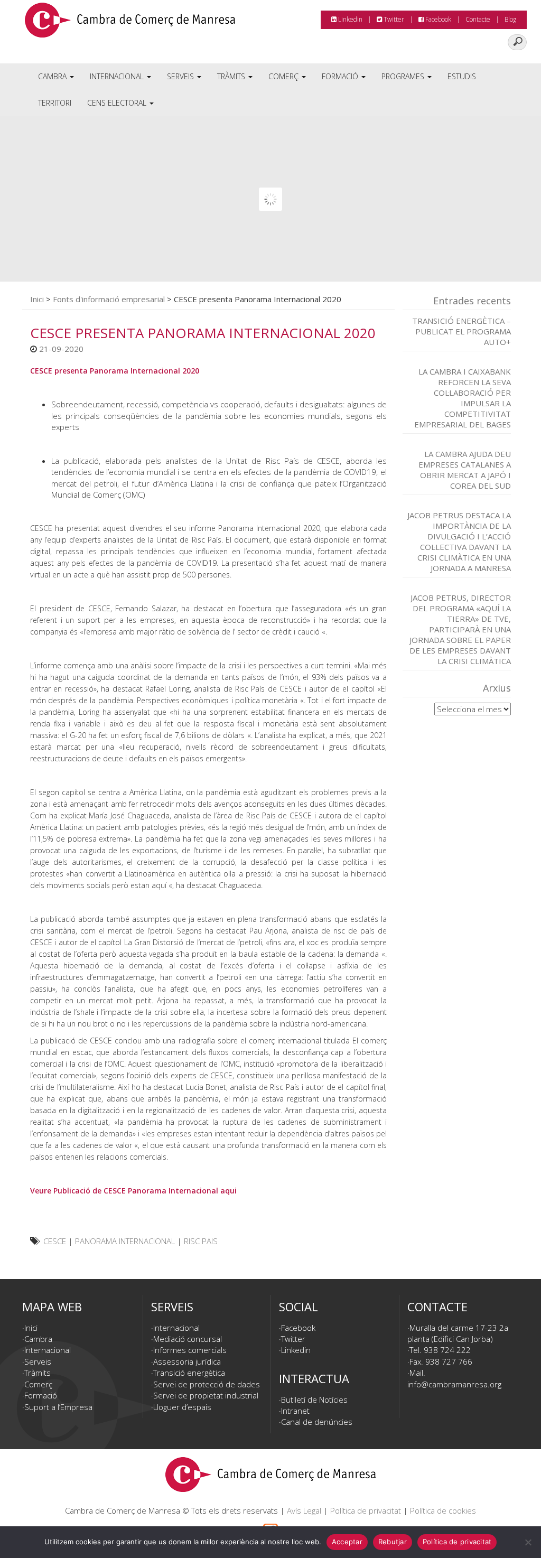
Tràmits (232, 76)
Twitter (393, 19)
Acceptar (347, 1541)
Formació (341, 76)
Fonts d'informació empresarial (109, 299)
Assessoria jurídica (187, 1361)
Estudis (461, 76)
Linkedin (349, 19)
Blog (510, 19)
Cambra (53, 76)
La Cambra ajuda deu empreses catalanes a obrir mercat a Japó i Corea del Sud (464, 470)
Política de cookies (443, 1510)
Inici (37, 299)
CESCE (54, 1241)
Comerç (284, 76)
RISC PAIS (201, 1241)
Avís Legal (304, 1510)
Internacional (118, 76)
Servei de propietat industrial (205, 1395)
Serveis (181, 76)
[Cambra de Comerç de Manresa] (130, 24)
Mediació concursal (187, 1338)
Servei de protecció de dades (206, 1384)
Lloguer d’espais (182, 1407)
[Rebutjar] (528, 1542)
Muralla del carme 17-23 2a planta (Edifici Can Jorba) (457, 1333)
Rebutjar (392, 1541)
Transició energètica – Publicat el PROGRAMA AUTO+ (461, 331)
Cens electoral (117, 103)
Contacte (477, 19)
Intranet (295, 1410)
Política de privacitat (365, 1510)
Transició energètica (189, 1372)
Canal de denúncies (316, 1421)
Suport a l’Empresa (58, 1407)
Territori (54, 103)
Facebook (437, 19)
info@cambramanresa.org (454, 1384)
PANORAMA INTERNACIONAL (125, 1241)
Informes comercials (190, 1350)
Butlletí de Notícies (314, 1399)
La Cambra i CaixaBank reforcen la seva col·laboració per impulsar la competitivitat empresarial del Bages (462, 398)
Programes (403, 76)
